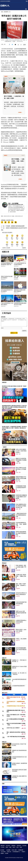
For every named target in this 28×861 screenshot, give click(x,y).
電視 (21, 847)
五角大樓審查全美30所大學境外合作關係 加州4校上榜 (21, 506)
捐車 (14, 847)
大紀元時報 (3, 851)
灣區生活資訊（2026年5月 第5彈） (21, 630)
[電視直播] (14, 840)
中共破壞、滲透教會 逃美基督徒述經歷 (15, 226)
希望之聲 (9, 851)
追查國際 (8, 850)
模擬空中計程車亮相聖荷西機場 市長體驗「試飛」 (21, 460)
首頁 (2, 11)
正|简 (24, 44)
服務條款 (13, 845)
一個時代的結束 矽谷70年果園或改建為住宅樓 (21, 515)
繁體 (27, 1)
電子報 (2, 847)
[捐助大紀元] (14, 824)
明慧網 (23, 851)
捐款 (10, 847)
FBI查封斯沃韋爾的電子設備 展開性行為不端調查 (21, 497)
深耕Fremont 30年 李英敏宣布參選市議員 (21, 613)
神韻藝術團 (20, 850)
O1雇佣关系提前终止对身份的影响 (21, 621)
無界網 (6, 853)
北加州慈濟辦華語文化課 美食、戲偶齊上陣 (21, 524)
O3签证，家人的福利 (21, 638)
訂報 (17, 847)
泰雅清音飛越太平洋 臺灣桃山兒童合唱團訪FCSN (21, 478)
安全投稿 (24, 845)
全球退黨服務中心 (16, 851)
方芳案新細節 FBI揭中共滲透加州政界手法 (21, 487)
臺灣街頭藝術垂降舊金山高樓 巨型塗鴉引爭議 (21, 533)
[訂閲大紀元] (14, 793)
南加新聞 (6, 11)
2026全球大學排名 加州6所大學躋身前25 (21, 593)
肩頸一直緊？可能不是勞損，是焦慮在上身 (21, 585)
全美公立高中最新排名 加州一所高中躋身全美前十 (21, 451)
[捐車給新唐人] (14, 380)
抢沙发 (24, 247)
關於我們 (3, 845)
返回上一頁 (14, 333)
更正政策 (8, 845)
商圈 (7, 847)
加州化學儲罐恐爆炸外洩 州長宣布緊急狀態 (21, 649)
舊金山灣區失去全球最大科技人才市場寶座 (21, 469)
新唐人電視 (14, 850)
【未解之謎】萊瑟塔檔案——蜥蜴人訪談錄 (21, 576)
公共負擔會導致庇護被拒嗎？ (18, 685)
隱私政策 (19, 845)
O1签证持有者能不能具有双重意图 (21, 603)
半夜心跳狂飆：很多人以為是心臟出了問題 (21, 567)
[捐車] (14, 560)
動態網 (2, 853)
